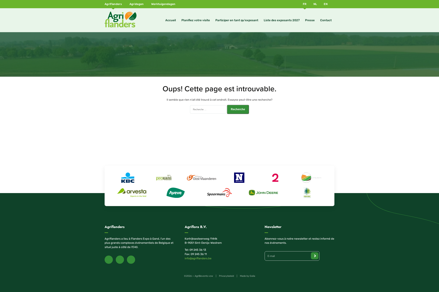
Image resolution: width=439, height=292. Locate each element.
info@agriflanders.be (198, 258)
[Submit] (314, 255)
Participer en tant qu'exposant (236, 20)
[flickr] (131, 260)
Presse (310, 20)
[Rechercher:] (208, 109)
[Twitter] (120, 260)
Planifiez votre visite (195, 20)
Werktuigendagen (163, 4)
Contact (326, 20)
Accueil (170, 20)
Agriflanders (113, 4)
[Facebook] (109, 260)
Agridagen (136, 4)
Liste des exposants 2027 (282, 20)
